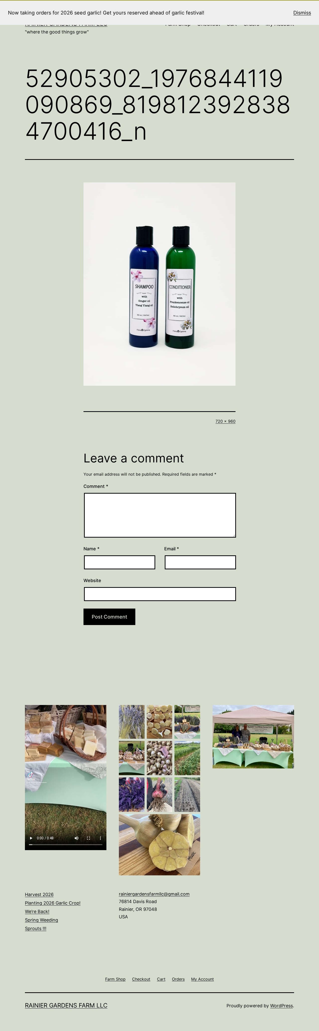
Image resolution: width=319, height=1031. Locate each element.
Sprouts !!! (35, 928)
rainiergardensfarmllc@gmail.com (154, 894)
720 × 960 (226, 421)
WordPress (281, 1005)
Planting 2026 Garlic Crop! (52, 903)
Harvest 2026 (39, 894)
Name (91, 548)
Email (171, 548)
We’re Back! (37, 911)
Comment (95, 486)
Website (92, 580)
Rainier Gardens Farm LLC (66, 1005)
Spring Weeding (41, 920)
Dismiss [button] (302, 13)
